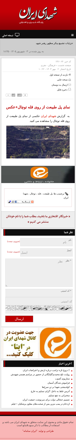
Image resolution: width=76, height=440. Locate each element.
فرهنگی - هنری (48, 65)
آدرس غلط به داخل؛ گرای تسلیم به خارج (50, 391)
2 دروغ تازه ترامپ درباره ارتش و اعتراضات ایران (46, 370)
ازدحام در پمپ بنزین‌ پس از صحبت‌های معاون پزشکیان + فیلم (40, 404)
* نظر (68, 260)
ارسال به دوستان (60, 85)
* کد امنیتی (66, 291)
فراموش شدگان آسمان (59, 383)
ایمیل (68, 250)
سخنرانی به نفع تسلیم (59, 395)
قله (39, 193)
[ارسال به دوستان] (69, 84)
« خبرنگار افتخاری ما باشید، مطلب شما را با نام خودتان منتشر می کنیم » (38, 219)
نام (70, 240)
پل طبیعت (48, 193)
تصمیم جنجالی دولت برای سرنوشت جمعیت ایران (46, 400)
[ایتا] (38, 174)
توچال (33, 193)
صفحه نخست (64, 65)
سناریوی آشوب (62, 379)
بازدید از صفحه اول (59, 74)
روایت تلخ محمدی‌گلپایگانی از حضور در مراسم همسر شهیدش (40, 374)
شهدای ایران (48, 116)
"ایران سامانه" (29, 430)
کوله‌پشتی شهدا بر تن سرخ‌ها (56, 387)
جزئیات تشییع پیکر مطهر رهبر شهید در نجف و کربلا (46, 43)
